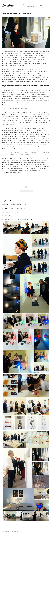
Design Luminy (8, 5)
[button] (11, 227)
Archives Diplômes (22, 4)
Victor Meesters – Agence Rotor (44, 529)
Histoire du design (22, 6)
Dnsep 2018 (10, 11)
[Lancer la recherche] (49, 6)
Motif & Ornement (30, 6)
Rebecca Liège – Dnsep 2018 (7, 529)
